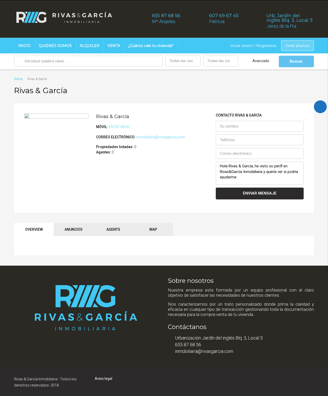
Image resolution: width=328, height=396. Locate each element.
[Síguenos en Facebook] (320, 106)
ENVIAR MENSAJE (259, 193)
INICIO (24, 45)
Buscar (296, 61)
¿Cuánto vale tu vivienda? (150, 45)
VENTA (113, 45)
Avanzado (260, 61)
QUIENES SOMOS (55, 45)
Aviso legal (103, 378)
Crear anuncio (297, 45)
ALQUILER (89, 45)
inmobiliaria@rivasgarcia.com (160, 137)
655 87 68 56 (119, 127)
